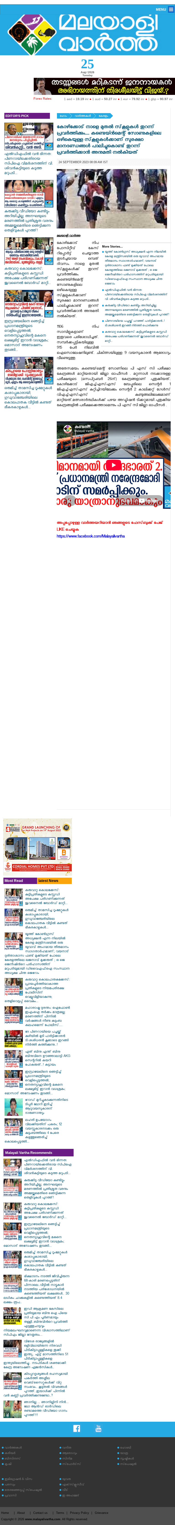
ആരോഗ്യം (69, 1454)
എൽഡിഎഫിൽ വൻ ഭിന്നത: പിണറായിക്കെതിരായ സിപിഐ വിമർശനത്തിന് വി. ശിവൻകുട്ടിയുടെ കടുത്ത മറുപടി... (28, 164)
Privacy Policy (79, 1513)
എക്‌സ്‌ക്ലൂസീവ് (73, 1485)
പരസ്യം (10, 1485)
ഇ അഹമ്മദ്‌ (70, 1496)
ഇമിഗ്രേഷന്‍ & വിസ (18, 1479)
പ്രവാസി (10, 1496)
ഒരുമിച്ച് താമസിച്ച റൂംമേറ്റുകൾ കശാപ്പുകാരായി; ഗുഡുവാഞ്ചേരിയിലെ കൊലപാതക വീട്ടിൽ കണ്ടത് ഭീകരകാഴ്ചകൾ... (28, 398)
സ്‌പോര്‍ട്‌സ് (71, 1464)
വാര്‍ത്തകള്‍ (83, 116)
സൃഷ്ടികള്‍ (127, 1459)
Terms (60, 1513)
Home (5, 1513)
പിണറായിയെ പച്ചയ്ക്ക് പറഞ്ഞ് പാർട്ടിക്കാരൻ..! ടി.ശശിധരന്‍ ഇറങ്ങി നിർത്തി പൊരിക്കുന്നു (135, 323)
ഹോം (63, 116)
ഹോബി (125, 1448)
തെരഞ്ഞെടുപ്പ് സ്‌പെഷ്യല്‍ (23, 1490)
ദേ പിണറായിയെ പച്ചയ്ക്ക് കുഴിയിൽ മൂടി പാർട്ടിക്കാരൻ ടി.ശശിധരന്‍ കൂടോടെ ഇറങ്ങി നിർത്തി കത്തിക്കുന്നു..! (47, 1038)
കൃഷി (8, 1464)
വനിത (66, 1448)
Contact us (40, 1513)
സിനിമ (67, 1459)
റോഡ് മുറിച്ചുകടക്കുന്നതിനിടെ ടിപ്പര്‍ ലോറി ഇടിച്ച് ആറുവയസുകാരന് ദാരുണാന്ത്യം (46, 1107)
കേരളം (103, 116)
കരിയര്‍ (10, 1454)
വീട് (65, 1490)
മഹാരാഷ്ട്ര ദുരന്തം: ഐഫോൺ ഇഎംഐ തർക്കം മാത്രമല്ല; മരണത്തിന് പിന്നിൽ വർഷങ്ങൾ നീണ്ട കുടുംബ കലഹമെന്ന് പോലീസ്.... (47, 1017)
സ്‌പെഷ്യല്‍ (128, 1464)
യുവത (66, 1479)
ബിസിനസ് (13, 1459)
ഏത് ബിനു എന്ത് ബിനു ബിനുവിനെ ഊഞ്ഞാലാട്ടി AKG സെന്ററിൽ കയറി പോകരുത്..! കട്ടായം (47, 1058)
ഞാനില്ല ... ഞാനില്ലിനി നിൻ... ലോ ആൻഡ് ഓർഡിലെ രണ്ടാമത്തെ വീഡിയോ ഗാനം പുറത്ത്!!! (46, 1409)
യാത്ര (124, 1454)
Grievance (101, 1513)
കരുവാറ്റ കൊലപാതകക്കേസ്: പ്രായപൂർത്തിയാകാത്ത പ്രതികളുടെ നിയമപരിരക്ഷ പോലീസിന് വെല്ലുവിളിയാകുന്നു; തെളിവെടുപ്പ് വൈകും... (37, 991)
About (21, 1513)
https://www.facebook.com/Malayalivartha (91, 537)
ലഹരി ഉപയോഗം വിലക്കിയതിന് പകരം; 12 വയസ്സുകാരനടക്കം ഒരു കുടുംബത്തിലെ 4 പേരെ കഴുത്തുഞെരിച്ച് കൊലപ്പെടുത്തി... (33, 1131)
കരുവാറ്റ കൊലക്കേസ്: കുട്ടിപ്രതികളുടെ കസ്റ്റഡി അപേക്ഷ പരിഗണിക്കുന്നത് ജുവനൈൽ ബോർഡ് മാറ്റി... (27, 276)
